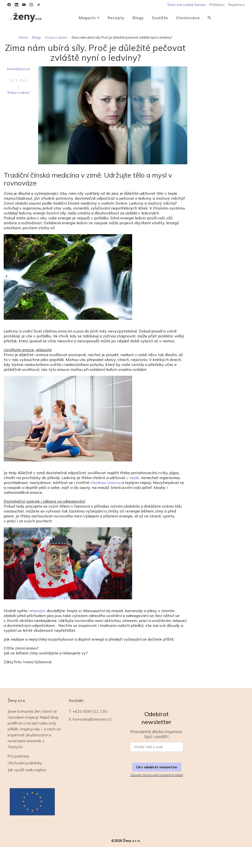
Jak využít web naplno (27, 769)
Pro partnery (18, 756)
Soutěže (160, 17)
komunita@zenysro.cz (92, 719)
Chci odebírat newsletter (156, 767)
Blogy (138, 17)
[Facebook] (9, 4)
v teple (132, 477)
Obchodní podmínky (25, 762)
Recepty (116, 17)
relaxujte (37, 610)
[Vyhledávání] (209, 17)
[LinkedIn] (16, 4)
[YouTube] (24, 4)
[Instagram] (31, 4)
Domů (23, 37)
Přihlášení (216, 5)
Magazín (87, 17)
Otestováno (188, 17)
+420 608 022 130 (90, 711)
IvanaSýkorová (18, 69)
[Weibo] (38, 4)
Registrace (236, 5)
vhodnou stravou (105, 482)
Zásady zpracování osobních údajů (156, 775)
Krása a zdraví (56, 37)
